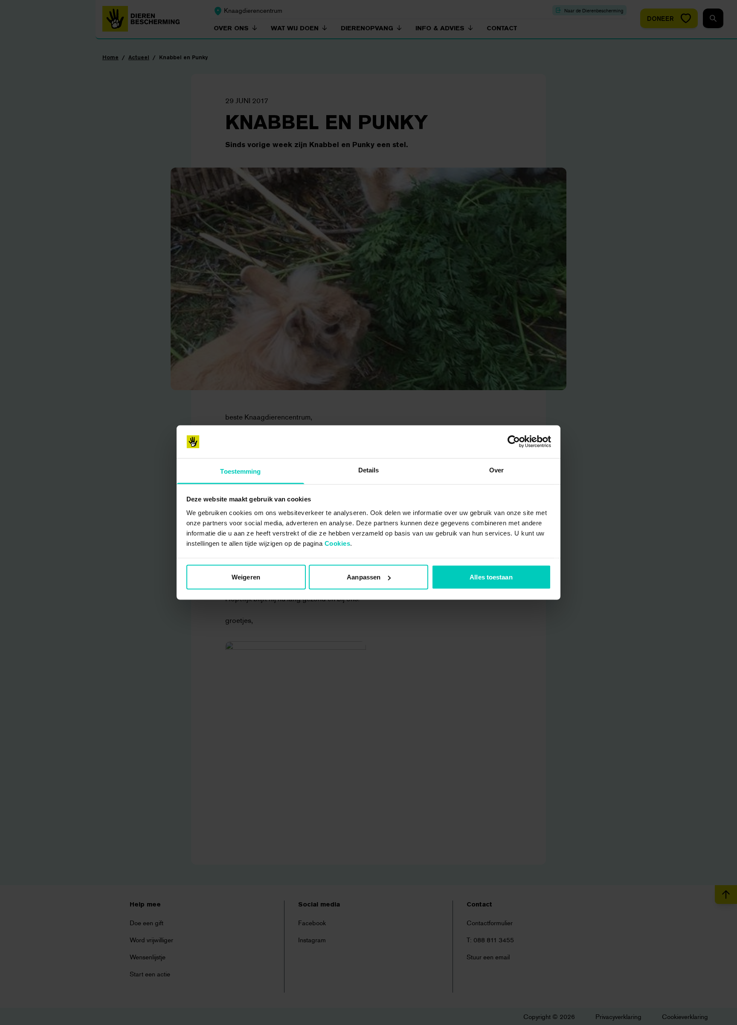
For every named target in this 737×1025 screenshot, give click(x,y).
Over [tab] (496, 469)
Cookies (338, 543)
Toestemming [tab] (240, 471)
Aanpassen (363, 577)
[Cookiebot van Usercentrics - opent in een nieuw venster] (513, 441)
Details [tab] (368, 469)
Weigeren (246, 577)
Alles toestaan (491, 577)
